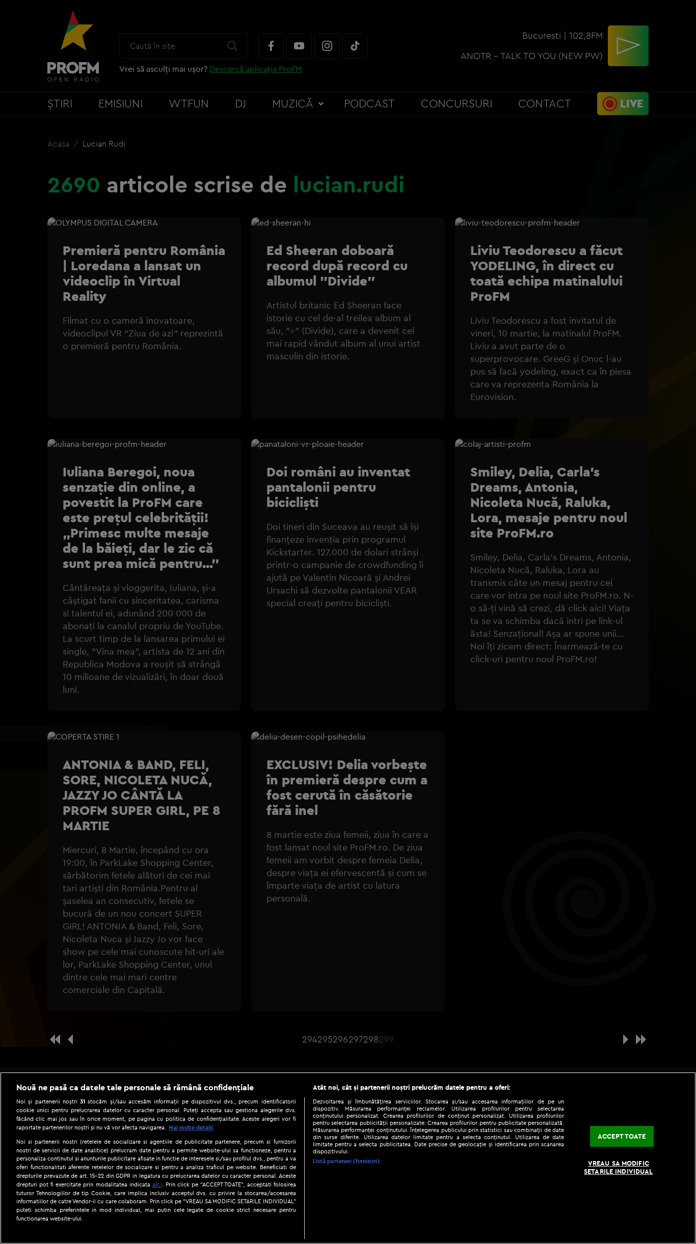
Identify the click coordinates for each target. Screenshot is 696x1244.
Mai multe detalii (191, 1127)
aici (157, 1184)
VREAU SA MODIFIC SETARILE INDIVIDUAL (618, 1168)
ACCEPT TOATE (622, 1136)
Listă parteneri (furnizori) (346, 1161)
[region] (348, 1158)
